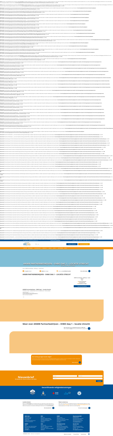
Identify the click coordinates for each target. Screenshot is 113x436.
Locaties (74, 240)
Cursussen (25, 248)
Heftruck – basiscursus (44, 427)
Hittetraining (27, 428)
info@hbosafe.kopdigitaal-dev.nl (33, 240)
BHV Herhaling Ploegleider (45, 420)
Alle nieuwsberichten (48, 407)
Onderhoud (44, 248)
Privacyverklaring (76, 434)
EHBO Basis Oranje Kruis (61, 418)
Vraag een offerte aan (72, 244)
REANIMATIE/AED (76, 417)
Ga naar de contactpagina (83, 407)
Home (24, 268)
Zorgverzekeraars (83, 434)
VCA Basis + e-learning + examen (78, 427)
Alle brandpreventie (60, 429)
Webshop (50, 248)
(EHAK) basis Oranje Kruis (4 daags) (63, 419)
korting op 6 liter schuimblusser (55, 240)
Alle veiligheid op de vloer (77, 429)
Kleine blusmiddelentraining (77, 426)
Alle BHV (42, 421)
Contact (65, 248)
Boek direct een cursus (84, 244)
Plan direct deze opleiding (82, 286)
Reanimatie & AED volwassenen (78, 418)
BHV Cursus (43, 417)
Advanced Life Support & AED (78, 420)
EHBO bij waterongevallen (61, 420)
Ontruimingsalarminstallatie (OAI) (62, 427)
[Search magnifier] (36, 244)
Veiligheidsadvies (37, 248)
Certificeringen (60, 248)
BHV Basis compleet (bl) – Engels (46, 419)
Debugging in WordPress (100, 1)
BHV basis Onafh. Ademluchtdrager (31, 426)
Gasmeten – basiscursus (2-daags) (46, 426)
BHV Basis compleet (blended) (46, 418)
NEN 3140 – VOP (75, 428)
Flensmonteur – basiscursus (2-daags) (47, 428)
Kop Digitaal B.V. (37, 433)
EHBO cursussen (59, 417)
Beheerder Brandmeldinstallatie (30, 427)
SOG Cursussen (43, 425)
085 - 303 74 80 (25, 240)
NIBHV (26, 425)
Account (88, 240)
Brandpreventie (59, 425)
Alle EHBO (58, 421)
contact (71, 328)
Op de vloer (75, 425)
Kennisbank (80, 240)
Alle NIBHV (27, 429)
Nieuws (84, 240)
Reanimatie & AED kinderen (77, 419)
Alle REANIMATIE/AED (77, 421)
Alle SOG (42, 429)
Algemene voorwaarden (67, 434)
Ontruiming (30, 248)
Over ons (77, 240)
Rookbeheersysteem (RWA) (61, 428)
